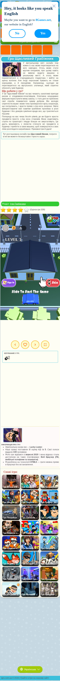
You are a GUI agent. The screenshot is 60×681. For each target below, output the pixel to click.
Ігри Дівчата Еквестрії (16, 50)
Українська (30, 669)
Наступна (35, 344)
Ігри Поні (5, 50)
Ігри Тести (47, 50)
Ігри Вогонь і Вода (26, 50)
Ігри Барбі (37, 50)
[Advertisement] (30, 170)
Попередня (15, 344)
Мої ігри (25, 344)
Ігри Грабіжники (18, 204)
